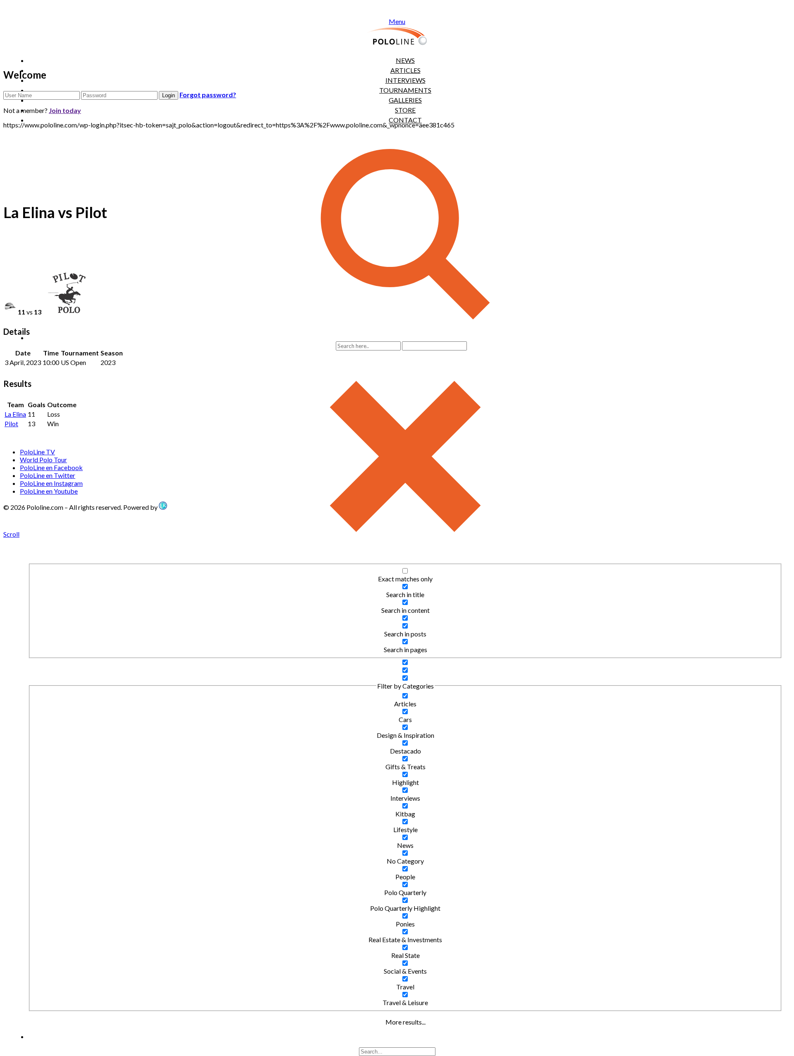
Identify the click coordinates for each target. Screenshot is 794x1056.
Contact (405, 120)
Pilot (11, 423)
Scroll (11, 534)
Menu (397, 21)
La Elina (15, 414)
